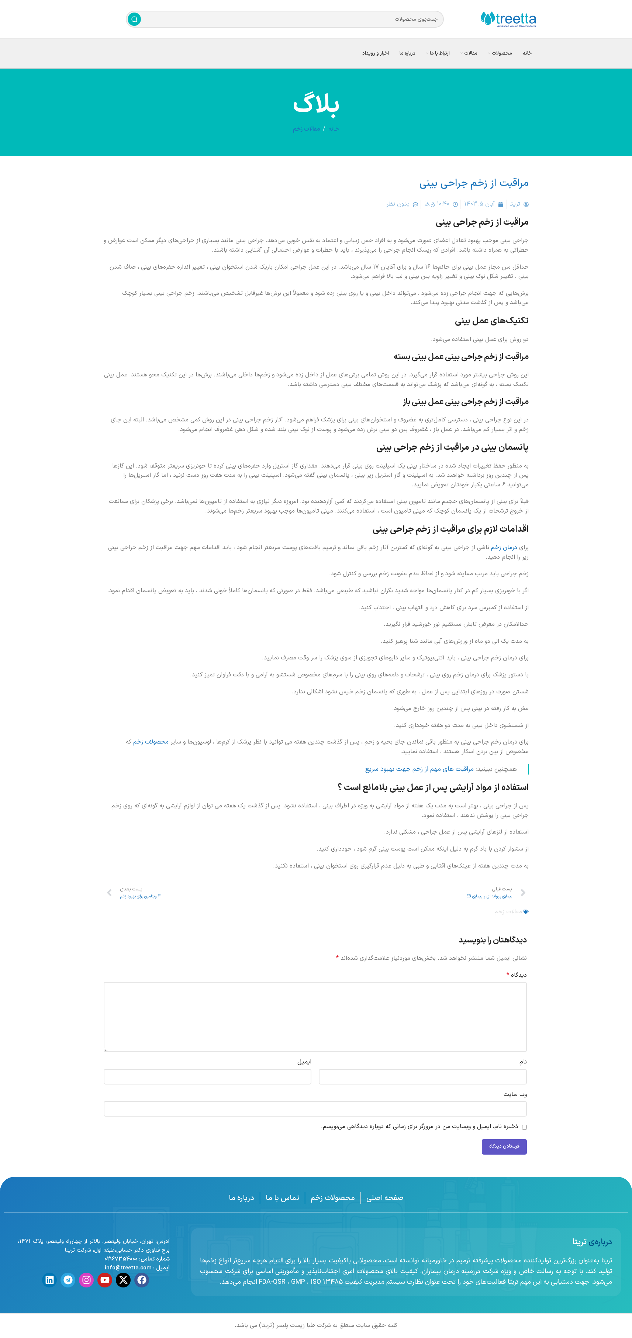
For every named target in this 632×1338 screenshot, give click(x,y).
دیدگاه (517, 975)
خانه (333, 129)
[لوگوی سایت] (508, 18)
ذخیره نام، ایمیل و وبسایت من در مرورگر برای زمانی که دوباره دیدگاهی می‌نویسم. (419, 1126)
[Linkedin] (49, 1280)
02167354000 (121, 1259)
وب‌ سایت (515, 1094)
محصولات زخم (151, 742)
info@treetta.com (128, 1268)
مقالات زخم (306, 129)
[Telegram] (68, 1280)
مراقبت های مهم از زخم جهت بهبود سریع (419, 769)
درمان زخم (504, 547)
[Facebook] (141, 1280)
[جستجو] (134, 19)
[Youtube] (104, 1280)
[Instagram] (86, 1280)
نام (523, 1062)
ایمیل (304, 1062)
